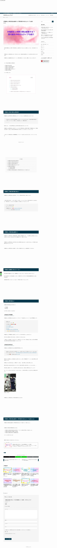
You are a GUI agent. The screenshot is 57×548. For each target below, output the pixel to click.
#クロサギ (7, 328)
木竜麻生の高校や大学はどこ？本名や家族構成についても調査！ (22, 444)
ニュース (43, 49)
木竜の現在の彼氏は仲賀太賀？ (15, 80)
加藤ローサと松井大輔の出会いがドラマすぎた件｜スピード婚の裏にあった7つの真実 (47, 35)
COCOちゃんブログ (8, 15)
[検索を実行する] (53, 21)
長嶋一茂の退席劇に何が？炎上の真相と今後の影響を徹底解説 (47, 30)
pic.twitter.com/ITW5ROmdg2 (13, 329)
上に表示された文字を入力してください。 (10, 533)
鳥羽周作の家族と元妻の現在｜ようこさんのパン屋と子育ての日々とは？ (47, 27)
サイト (6, 526)
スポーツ (43, 47)
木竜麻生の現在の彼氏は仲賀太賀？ (13, 160)
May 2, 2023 (18, 354)
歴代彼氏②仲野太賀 (14, 89)
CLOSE (32, 77)
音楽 (42, 54)
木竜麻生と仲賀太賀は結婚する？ (15, 83)
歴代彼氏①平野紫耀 (14, 88)
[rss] (51, 13)
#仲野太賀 (19, 352)
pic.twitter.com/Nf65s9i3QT (33, 352)
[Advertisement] (25, 7)
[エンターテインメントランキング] (45, 61)
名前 (6, 520)
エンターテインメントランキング (45, 62)
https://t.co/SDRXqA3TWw (25, 352)
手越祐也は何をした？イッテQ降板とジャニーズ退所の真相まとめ (47, 33)
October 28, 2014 (17, 209)
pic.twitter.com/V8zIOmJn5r (18, 208)
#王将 (16, 352)
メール (6, 523)
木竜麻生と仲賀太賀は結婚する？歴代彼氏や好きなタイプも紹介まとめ (20, 91)
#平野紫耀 (7, 329)
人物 (5, 452)
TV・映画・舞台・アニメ (45, 44)
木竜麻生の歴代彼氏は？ (11, 166)
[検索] (53, 13)
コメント (6, 509)
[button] (9, 457)
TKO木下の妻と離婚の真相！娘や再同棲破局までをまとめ (47, 38)
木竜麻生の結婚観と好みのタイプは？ (15, 85)
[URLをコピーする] (33, 457)
